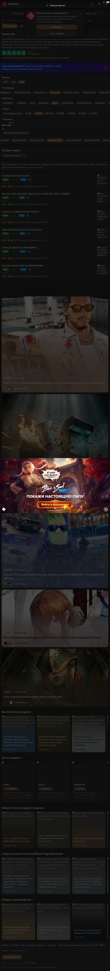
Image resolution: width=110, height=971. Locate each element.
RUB (22, 82)
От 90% (93, 113)
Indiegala (21, 103)
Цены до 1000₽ (73, 140)
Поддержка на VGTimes (38, 186)
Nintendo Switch (71, 92)
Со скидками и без (13, 113)
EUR (6, 82)
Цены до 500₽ (37, 140)
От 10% (38, 113)
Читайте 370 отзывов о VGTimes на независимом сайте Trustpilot (35, 58)
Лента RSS (94, 945)
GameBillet (8, 103)
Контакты (51, 945)
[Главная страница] (10, 4)
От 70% (82, 113)
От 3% (28, 113)
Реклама (15, 945)
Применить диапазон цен (16, 133)
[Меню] (106, 4)
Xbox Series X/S (22, 92)
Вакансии (41, 945)
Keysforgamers (84, 103)
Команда (31, 945)
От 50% (71, 113)
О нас (22, 945)
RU (103, 945)
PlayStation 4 (40, 92)
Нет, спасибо (56, 33)
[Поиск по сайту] (92, 4)
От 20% (49, 113)
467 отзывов (19, 186)
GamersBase (67, 103)
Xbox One (54, 92)
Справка (5, 945)
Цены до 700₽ (55, 140)
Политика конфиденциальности (72, 945)
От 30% (60, 113)
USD (14, 82)
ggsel (55, 103)
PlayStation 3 (89, 92)
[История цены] (30, 179)
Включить (53, 967)
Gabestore (43, 103)
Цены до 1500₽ (92, 140)
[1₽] (3, 125)
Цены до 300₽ (19, 140)
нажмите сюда (35, 167)
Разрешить (56, 27)
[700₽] (10, 125)
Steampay (100, 103)
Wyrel (32, 103)
